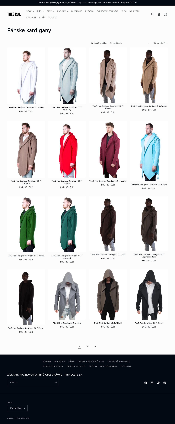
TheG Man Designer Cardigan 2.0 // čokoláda (26, 182)
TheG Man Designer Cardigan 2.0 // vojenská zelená (149, 255)
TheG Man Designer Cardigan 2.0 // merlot (107, 181)
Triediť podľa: (99, 43)
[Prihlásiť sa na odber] (55, 382)
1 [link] (79, 346)
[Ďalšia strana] (95, 346)
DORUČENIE (60, 361)
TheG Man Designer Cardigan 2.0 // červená (67, 182)
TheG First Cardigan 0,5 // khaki (108, 323)
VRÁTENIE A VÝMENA (53, 366)
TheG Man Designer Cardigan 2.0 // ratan (149, 106)
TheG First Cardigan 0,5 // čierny (149, 323)
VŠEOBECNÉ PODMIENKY (119, 361)
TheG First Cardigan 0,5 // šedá (67, 323)
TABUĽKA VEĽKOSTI (76, 366)
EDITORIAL (126, 366)
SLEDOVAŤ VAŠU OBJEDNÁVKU (103, 366)
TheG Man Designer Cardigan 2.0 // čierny (26, 328)
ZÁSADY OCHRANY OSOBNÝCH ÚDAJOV (86, 361)
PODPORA (47, 361)
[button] (30, 11)
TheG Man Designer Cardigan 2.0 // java (108, 254)
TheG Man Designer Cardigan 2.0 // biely (26, 107)
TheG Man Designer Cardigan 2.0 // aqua (149, 184)
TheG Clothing (22, 418)
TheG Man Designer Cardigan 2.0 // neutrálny (67, 108)
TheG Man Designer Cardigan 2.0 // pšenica (108, 107)
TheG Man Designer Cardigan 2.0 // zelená (26, 256)
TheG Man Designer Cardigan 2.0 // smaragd (67, 257)
